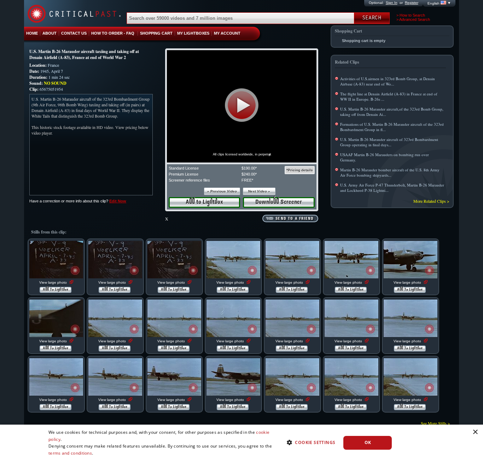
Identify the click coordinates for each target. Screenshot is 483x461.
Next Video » (259, 191)
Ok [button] (368, 442)
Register (411, 3)
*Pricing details (299, 170)
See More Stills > (435, 423)
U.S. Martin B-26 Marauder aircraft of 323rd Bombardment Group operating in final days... (389, 142)
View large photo (53, 282)
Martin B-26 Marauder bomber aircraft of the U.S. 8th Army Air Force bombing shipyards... (390, 172)
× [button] (475, 432)
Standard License (184, 168)
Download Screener (278, 202)
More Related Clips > (431, 201)
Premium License (183, 174)
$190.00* (249, 168)
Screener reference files (189, 180)
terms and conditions (70, 453)
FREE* (247, 180)
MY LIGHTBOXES (193, 33)
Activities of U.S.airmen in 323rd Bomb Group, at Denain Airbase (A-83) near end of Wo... (387, 81)
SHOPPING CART (156, 33)
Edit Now (117, 201)
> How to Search (410, 15)
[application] (241, 106)
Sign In (391, 3)
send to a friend (294, 218)
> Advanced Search (413, 19)
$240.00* (249, 174)
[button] (242, 105)
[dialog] (241, 443)
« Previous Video (222, 191)
